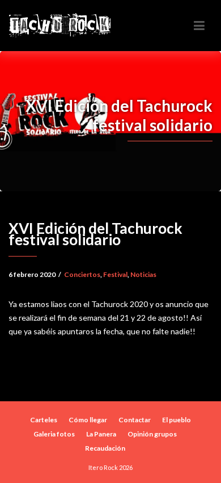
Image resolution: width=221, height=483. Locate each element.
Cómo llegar (88, 419)
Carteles (43, 419)
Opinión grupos (152, 434)
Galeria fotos (54, 434)
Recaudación (105, 448)
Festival (115, 274)
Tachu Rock (59, 25)
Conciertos (82, 274)
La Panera (101, 434)
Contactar (134, 419)
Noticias (143, 274)
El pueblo (176, 419)
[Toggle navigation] (199, 25)
